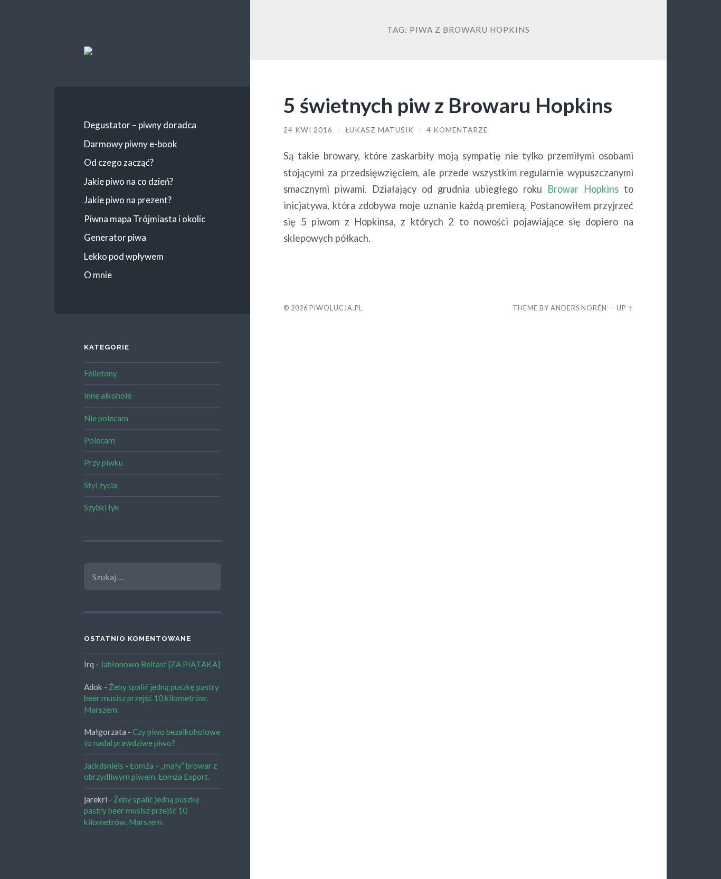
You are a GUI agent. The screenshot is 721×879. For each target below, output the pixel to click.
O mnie (98, 274)
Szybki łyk (101, 507)
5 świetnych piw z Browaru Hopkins (447, 104)
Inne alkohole (107, 395)
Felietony (100, 373)
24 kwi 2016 (308, 130)
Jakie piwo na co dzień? (128, 181)
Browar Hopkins (583, 189)
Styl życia (100, 485)
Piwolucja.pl (336, 308)
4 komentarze (457, 130)
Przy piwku (103, 462)
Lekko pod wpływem (124, 256)
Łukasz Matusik (379, 130)
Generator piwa (115, 237)
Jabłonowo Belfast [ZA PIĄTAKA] (160, 664)
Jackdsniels (104, 765)
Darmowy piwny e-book (130, 143)
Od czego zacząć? (119, 162)
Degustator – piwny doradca (140, 124)
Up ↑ (624, 308)
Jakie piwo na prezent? (128, 199)
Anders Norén (579, 308)
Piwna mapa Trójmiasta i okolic (144, 218)
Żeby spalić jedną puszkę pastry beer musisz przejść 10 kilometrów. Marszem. (151, 698)
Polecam (99, 440)
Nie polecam (106, 418)
